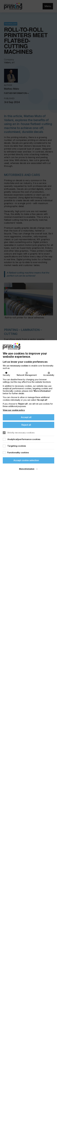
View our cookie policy (14, 410)
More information (26, 469)
